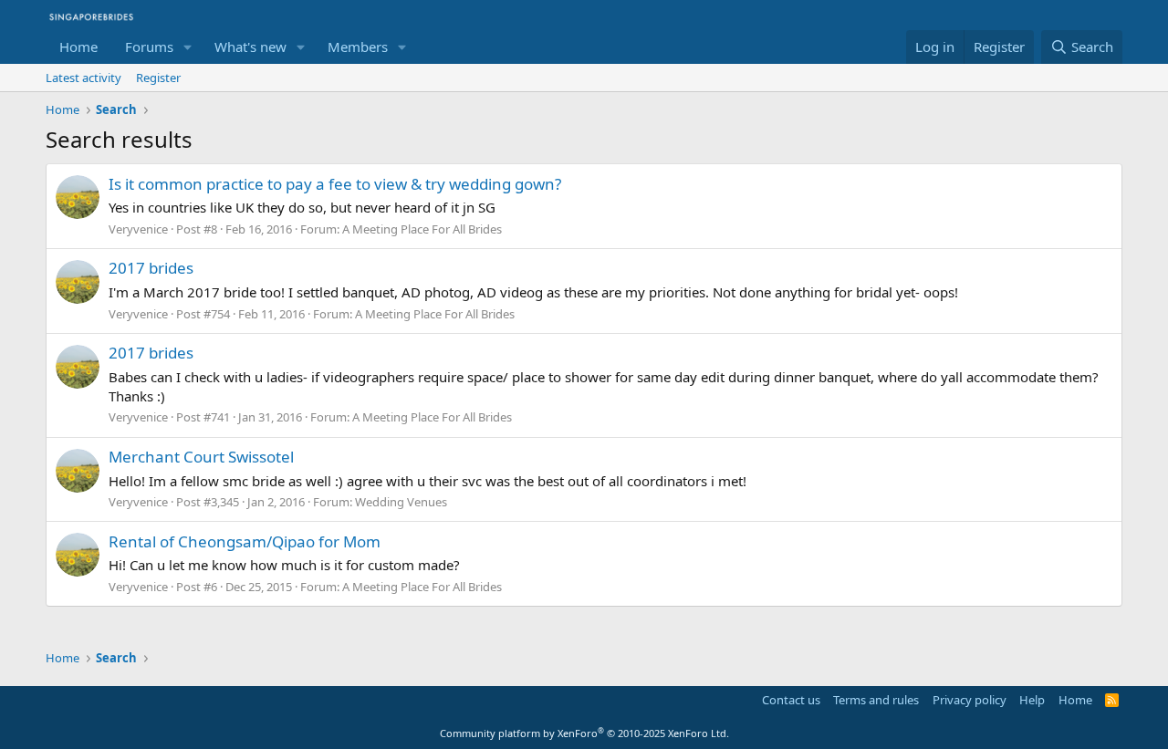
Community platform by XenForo (584, 733)
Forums (149, 46)
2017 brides (151, 267)
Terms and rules (876, 700)
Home (78, 46)
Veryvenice (138, 229)
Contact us (791, 700)
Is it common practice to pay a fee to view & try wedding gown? (335, 183)
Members (358, 46)
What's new (250, 46)
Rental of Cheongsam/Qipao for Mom (245, 541)
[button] (188, 47)
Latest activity (83, 77)
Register (158, 77)
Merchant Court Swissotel (201, 456)
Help (1032, 700)
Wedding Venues (401, 502)
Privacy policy (969, 700)
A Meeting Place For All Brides (422, 229)
